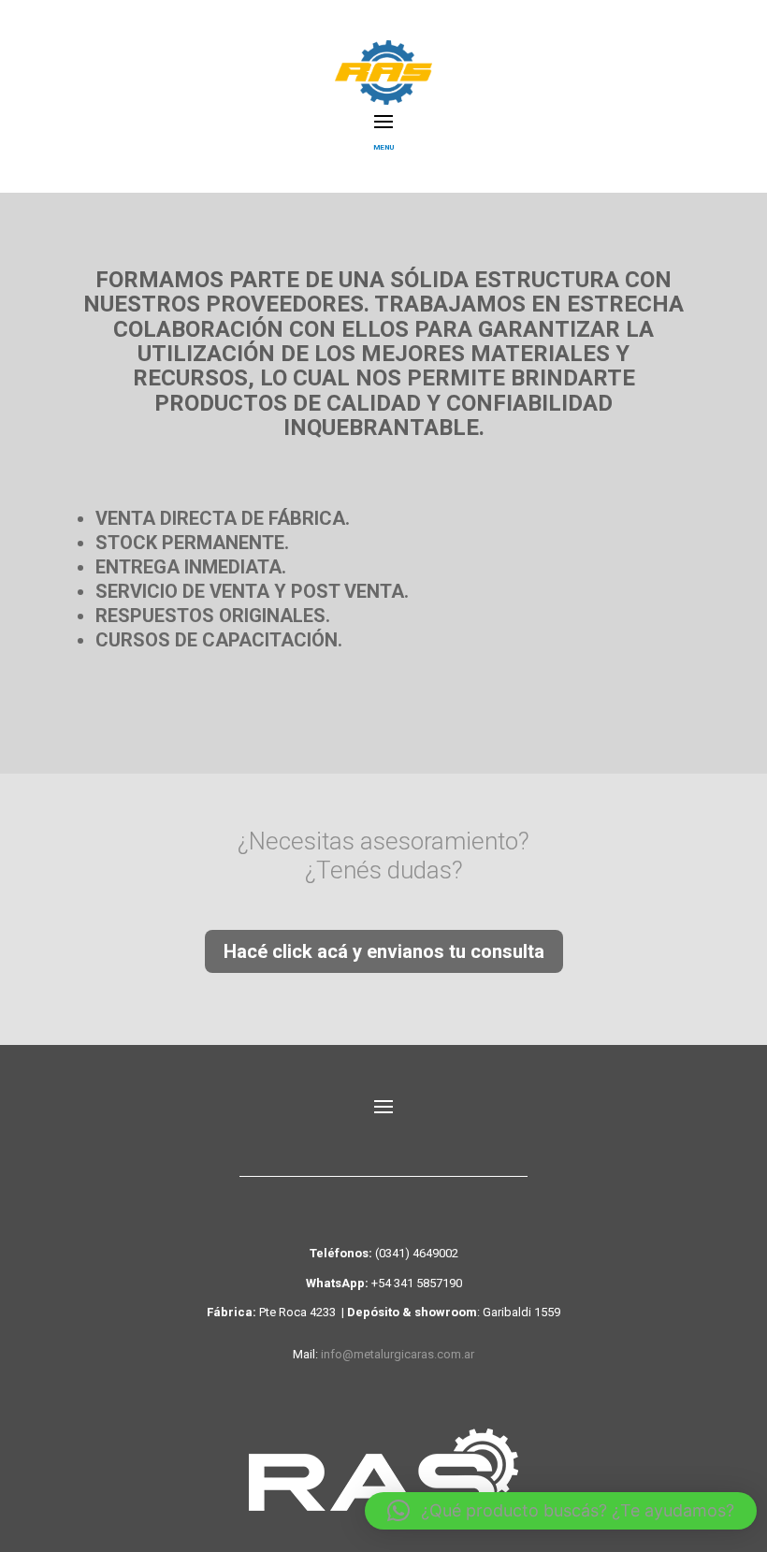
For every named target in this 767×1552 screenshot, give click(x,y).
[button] (561, 1511)
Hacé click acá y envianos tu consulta (384, 951)
